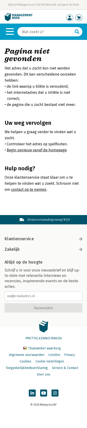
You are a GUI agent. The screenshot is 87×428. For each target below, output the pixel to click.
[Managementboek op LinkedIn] (32, 393)
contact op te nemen (28, 189)
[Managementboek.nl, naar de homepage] (18, 20)
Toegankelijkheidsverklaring (27, 368)
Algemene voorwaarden (26, 355)
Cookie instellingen (49, 361)
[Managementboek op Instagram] (55, 393)
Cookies (25, 361)
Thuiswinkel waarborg (44, 348)
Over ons (43, 374)
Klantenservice (19, 238)
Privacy (69, 355)
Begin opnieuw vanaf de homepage (37, 150)
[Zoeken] (77, 31)
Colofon (54, 355)
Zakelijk (12, 249)
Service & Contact (65, 368)
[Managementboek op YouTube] (43, 393)
